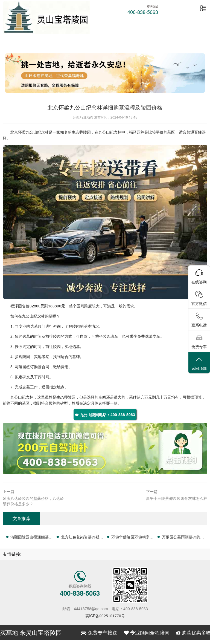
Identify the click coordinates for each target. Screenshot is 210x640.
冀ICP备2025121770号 (105, 615)
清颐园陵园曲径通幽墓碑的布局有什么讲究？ (31, 537)
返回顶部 (199, 368)
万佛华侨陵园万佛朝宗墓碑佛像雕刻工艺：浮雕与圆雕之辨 (132, 537)
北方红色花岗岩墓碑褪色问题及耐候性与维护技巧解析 (82, 537)
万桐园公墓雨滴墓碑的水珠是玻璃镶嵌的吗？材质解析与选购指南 (183, 537)
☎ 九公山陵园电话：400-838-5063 (105, 414)
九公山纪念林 (37, 132)
